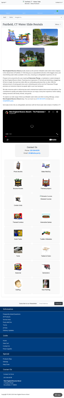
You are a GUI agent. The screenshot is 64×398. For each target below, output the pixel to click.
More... (57, 24)
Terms (5, 325)
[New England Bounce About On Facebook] (3, 303)
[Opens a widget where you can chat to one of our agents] (57, 395)
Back (4, 17)
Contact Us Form (8, 374)
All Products (6, 317)
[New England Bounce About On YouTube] (10, 303)
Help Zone (6, 364)
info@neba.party (34, 153)
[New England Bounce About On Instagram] (6, 303)
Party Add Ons (7, 322)
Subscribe (58, 303)
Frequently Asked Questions (11, 314)
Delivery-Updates (8, 330)
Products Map (7, 359)
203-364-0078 (41, 99)
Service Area (7, 319)
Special (3, 2)
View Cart (6, 343)
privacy (5, 328)
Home (11, 17)
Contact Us (59, 2)
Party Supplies (7, 349)
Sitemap (5, 362)
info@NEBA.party (8, 101)
